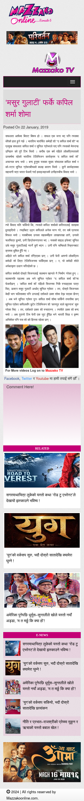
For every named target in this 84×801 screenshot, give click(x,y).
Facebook (11, 378)
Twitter (27, 378)
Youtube (42, 378)
